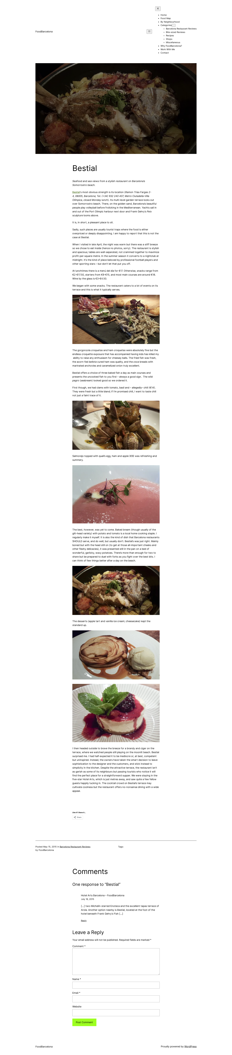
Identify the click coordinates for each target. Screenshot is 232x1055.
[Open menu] (149, 31)
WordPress (190, 1046)
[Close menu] (158, 8)
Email (76, 992)
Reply (84, 920)
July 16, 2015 (87, 899)
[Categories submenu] (173, 25)
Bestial (76, 192)
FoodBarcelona (44, 31)
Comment (79, 946)
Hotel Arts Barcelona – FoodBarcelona (102, 895)
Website (76, 1006)
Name (76, 979)
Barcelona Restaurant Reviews (75, 846)
